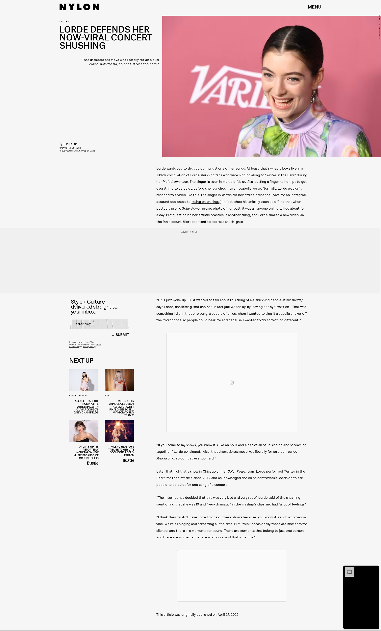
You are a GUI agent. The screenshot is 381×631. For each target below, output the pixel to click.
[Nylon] (79, 7)
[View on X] (231, 575)
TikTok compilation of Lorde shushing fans (189, 175)
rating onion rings (205, 201)
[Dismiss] (374, 569)
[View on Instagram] (232, 382)
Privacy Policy (89, 346)
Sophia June (71, 144)
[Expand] (347, 569)
